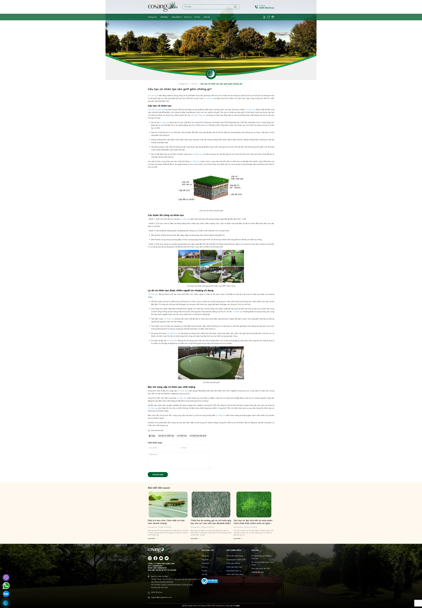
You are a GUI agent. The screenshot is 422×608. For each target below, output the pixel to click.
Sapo (238, 606)
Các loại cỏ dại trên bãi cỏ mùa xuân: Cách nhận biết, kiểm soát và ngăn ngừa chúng (253, 522)
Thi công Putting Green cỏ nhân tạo (261, 557)
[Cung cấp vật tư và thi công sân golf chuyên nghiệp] (211, 40)
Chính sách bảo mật (234, 567)
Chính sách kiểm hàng (234, 574)
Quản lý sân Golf (257, 572)
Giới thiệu (164, 17)
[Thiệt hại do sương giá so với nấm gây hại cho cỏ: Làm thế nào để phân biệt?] (211, 504)
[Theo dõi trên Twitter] (167, 558)
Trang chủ (152, 17)
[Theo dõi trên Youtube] (161, 558)
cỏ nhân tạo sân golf (198, 436)
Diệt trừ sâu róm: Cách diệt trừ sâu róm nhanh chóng (166, 522)
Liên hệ (207, 17)
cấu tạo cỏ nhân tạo (166, 436)
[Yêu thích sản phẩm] (268, 17)
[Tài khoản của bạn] (264, 17)
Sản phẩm (176, 17)
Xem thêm (151, 538)
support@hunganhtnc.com (161, 597)
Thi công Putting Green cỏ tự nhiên (262, 563)
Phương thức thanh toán (236, 560)
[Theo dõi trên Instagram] (150, 558)
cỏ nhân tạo (182, 436)
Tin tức (197, 17)
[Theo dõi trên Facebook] (155, 558)
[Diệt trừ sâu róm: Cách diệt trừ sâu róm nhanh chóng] (168, 504)
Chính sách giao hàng (234, 556)
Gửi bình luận (157, 474)
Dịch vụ (187, 17)
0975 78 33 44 (266, 8)
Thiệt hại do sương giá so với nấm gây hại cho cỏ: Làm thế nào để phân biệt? (211, 522)
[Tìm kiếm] (235, 6)
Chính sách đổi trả (233, 563)
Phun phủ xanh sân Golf (260, 569)
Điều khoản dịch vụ (233, 571)
